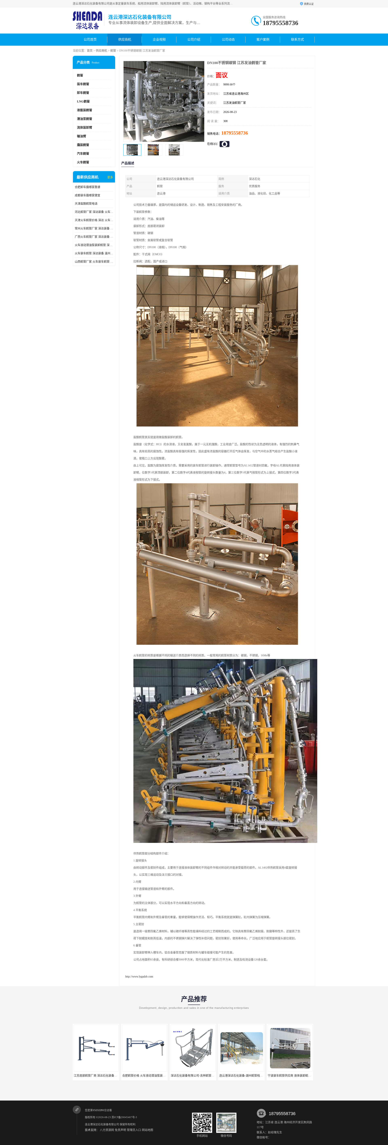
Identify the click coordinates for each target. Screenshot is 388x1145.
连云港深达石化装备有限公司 (102, 1124)
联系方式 (297, 39)
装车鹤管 (83, 84)
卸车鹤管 (83, 92)
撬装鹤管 (83, 145)
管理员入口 (134, 1129)
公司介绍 (193, 39)
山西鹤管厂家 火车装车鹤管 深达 (94, 261)
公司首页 (90, 39)
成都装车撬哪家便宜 (87, 195)
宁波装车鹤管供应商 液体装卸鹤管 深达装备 (247, 1075)
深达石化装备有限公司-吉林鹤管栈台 (145, 1075)
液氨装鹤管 (84, 110)
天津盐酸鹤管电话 (86, 203)
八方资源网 (107, 1129)
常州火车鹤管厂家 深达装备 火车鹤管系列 (94, 228)
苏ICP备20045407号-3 (124, 1117)
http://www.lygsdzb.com (139, 976)
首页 (90, 50)
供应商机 (124, 39)
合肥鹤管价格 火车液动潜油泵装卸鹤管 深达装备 (104, 1075)
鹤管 (113, 50)
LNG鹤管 (83, 101)
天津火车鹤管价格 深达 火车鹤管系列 (94, 220)
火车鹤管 (83, 162)
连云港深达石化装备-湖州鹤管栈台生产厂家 (198, 1075)
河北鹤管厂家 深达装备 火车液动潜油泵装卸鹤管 (94, 211)
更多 (110, 177)
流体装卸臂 (84, 127)
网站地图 (147, 1129)
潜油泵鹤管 (84, 118)
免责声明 (120, 1129)
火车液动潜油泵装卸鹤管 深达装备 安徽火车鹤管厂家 (94, 245)
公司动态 (228, 39)
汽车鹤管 (83, 153)
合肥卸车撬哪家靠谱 (87, 187)
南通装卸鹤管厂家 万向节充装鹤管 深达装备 (295, 1075)
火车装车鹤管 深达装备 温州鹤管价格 (94, 253)
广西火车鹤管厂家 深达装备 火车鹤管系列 (94, 236)
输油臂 (81, 136)
